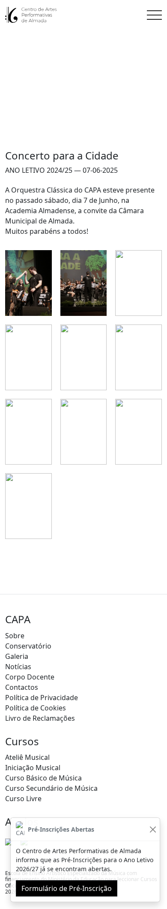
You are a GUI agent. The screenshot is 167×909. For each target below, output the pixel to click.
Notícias (18, 666)
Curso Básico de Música (43, 778)
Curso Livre (23, 798)
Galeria (16, 656)
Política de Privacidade (41, 697)
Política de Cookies (35, 708)
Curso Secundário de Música (51, 788)
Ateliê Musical (27, 757)
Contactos (21, 687)
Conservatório (28, 646)
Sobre (14, 635)
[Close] (152, 829)
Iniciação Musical (32, 767)
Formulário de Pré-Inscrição (66, 888)
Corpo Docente (29, 677)
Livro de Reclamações (40, 718)
